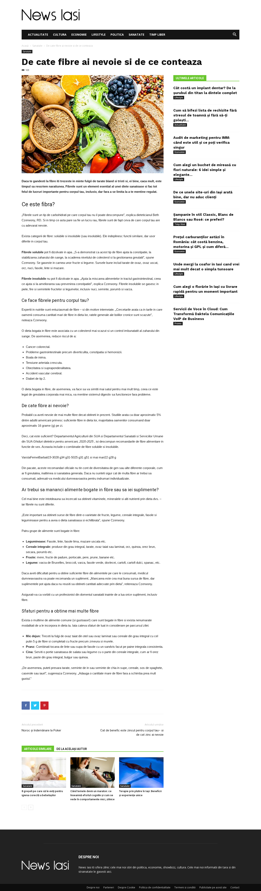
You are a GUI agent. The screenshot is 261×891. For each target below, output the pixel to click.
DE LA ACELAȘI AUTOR (71, 749)
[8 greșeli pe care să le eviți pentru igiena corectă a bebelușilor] (44, 772)
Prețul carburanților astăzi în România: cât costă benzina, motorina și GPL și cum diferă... (201, 242)
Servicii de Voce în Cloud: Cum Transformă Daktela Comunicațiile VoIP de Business (203, 314)
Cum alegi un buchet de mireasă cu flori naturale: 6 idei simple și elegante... (204, 170)
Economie (79, 34)
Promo (178, 323)
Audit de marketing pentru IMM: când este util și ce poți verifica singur (201, 142)
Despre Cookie (126, 887)
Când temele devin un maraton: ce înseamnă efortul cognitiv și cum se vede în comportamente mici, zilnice (92, 795)
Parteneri (108, 887)
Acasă (25, 45)
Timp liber (157, 34)
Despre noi (93, 887)
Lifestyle (99, 34)
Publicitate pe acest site (213, 887)
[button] (234, 35)
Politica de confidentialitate (154, 887)
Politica (117, 34)
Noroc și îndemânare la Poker (41, 730)
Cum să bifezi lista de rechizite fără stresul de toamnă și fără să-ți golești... (205, 115)
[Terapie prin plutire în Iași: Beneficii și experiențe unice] (141, 772)
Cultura (59, 34)
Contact (234, 887)
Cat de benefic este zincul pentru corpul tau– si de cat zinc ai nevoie (132, 732)
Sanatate (136, 34)
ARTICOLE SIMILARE (38, 749)
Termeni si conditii (185, 887)
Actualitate (38, 34)
